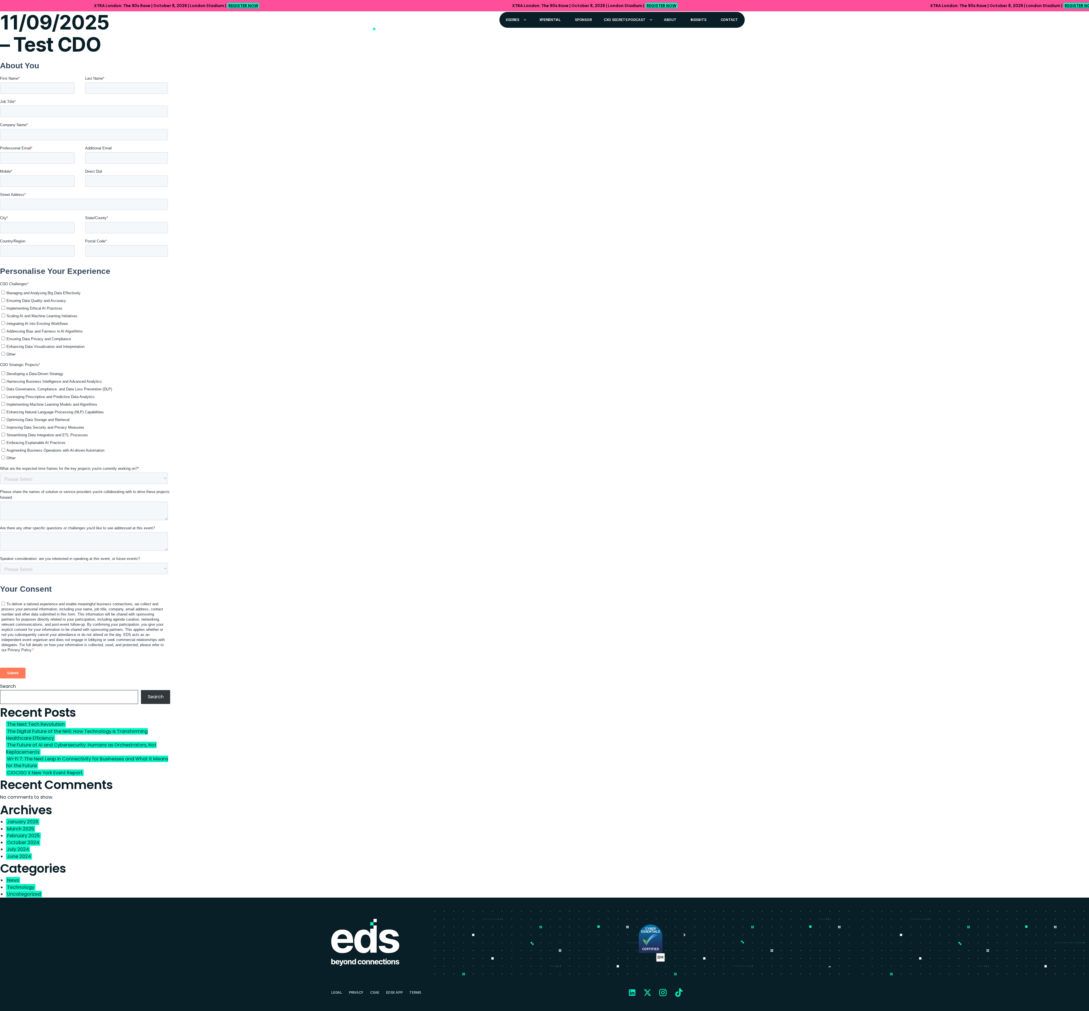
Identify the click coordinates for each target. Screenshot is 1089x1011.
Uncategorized (24, 894)
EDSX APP (394, 992)
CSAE (374, 992)
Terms (415, 992)
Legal (336, 992)
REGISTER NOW (243, 6)
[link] (544, 5)
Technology (20, 887)
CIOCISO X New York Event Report (45, 772)
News (13, 880)
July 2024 (18, 849)
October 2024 (23, 842)
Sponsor (583, 20)
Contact (729, 20)
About (670, 20)
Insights (698, 20)
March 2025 (20, 829)
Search (8, 686)
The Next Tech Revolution (36, 724)
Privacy (356, 992)
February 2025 (23, 835)
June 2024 (19, 856)
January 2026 (22, 821)
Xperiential (550, 20)
